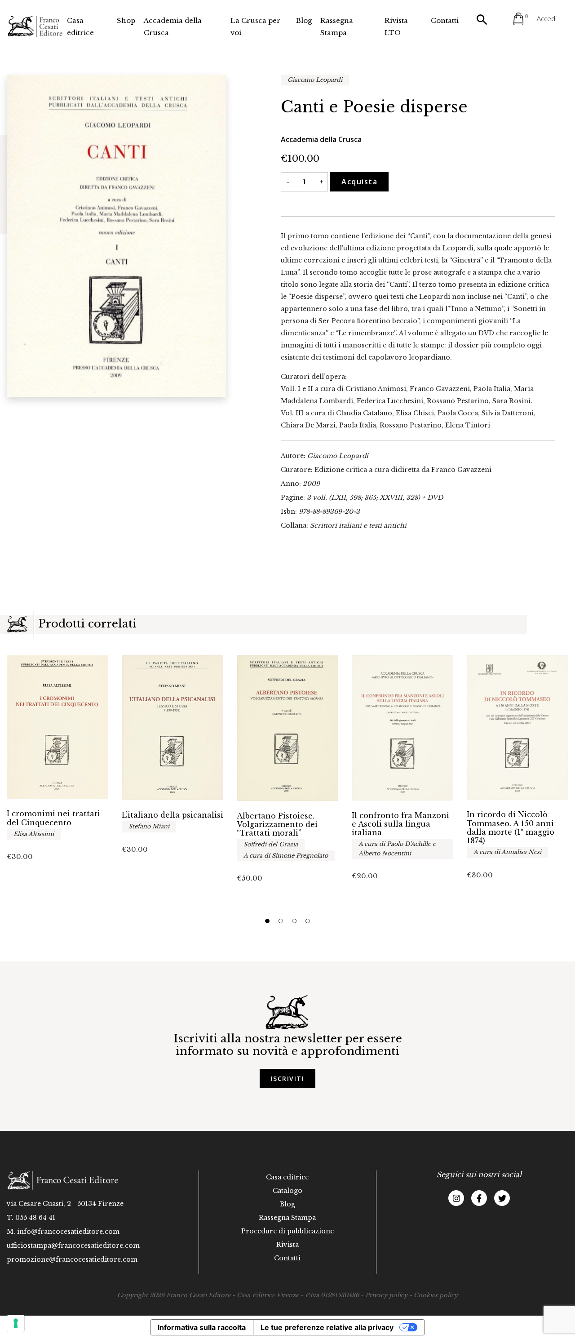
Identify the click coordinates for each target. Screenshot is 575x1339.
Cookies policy (436, 1295)
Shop (126, 20)
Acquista (359, 182)
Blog (304, 20)
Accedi (547, 18)
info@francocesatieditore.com (68, 1232)
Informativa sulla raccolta (202, 1327)
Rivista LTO (396, 26)
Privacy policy (386, 1295)
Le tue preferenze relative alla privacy (327, 1327)
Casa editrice (80, 26)
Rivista (287, 1245)
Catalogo (287, 1191)
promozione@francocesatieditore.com (72, 1259)
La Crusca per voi (255, 26)
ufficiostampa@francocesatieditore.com (73, 1245)
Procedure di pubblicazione (287, 1231)
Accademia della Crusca (173, 26)
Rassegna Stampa (336, 26)
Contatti (445, 20)
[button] (267, 920)
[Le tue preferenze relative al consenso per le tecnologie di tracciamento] (15, 1323)
